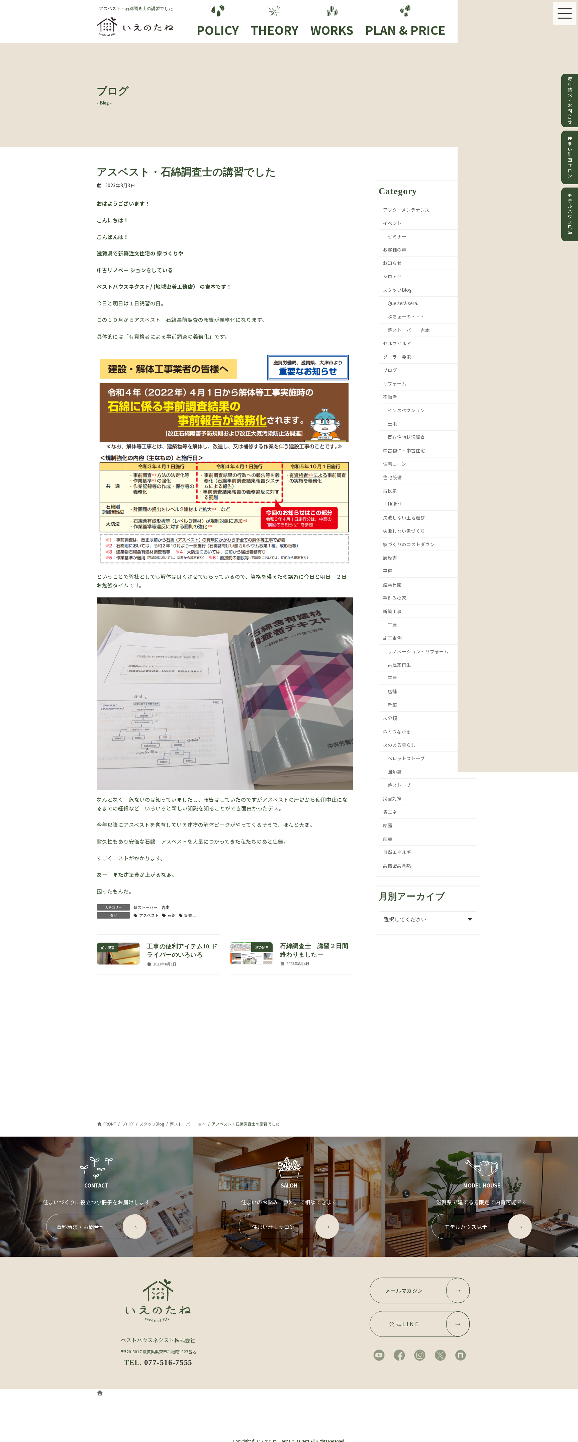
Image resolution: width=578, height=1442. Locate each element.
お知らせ (392, 263)
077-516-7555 (168, 1362)
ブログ (390, 370)
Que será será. (403, 303)
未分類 (390, 718)
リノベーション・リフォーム (418, 651)
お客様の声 (395, 249)
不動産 (390, 396)
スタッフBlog (397, 290)
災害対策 (392, 798)
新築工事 (392, 611)
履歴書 (390, 557)
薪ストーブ (399, 785)
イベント (392, 223)
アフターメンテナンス (406, 209)
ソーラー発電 (397, 356)
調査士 (190, 915)
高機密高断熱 (397, 865)
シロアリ (392, 276)
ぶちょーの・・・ (406, 316)
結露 (388, 825)
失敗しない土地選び (404, 517)
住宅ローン (394, 463)
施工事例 (392, 638)
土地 (392, 423)
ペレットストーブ (406, 758)
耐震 (388, 838)
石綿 (172, 915)
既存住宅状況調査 (406, 437)
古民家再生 (399, 664)
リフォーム (395, 383)
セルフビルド (397, 343)
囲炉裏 (395, 771)
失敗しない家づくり (404, 530)
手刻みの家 (395, 597)
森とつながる (397, 731)
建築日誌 (392, 584)
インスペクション (406, 410)
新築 (392, 705)
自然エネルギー (399, 852)
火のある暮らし (399, 744)
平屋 (388, 571)
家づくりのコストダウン (409, 544)
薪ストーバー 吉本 (151, 907)
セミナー (397, 236)
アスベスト (149, 915)
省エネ (390, 811)
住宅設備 (392, 477)
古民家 (390, 490)
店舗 (392, 691)
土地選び (392, 504)
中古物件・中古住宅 (404, 450)
